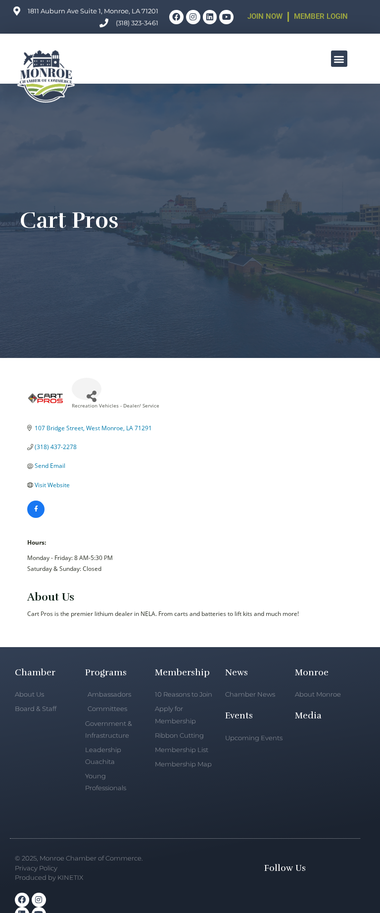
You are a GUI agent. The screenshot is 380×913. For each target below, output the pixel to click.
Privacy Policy (36, 868)
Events (239, 715)
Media (308, 715)
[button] (339, 59)
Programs (106, 672)
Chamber (35, 672)
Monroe (312, 672)
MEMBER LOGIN (321, 16)
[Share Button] (86, 389)
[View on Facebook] (36, 515)
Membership (182, 672)
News (236, 672)
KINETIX (70, 877)
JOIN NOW (265, 16)
